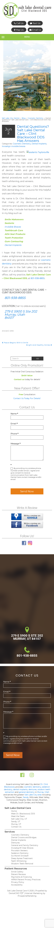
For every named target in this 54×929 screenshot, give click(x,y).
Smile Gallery (17, 872)
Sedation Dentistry (19, 853)
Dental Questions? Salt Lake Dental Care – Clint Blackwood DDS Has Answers (33, 133)
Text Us (36, 23)
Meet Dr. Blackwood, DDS (23, 813)
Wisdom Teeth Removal (22, 863)
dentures (32, 789)
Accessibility (17, 885)
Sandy (26, 797)
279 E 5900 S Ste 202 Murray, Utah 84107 (21, 314)
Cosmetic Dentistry (35, 118)
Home (14, 811)
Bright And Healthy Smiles (38, 345)
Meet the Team (18, 816)
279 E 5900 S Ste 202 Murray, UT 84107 (27, 637)
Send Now (27, 491)
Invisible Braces (13, 227)
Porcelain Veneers (19, 850)
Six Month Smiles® (19, 856)
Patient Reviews (18, 874)
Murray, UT (16, 824)
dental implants (20, 789)
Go (37, 359)
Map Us (19, 30)
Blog (23, 118)
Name (14, 413)
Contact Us (16, 827)
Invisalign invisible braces (13, 146)
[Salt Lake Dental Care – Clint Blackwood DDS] (27, 10)
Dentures (15, 843)
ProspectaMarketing (27, 896)
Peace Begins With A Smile (15, 343)
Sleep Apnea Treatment (22, 858)
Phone (14, 433)
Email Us (36, 30)
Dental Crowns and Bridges (23, 837)
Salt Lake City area (33, 795)
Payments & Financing (21, 877)
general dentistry (26, 792)
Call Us (19, 23)
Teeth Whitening (18, 861)
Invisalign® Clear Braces (22, 848)
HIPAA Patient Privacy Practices (25, 879)
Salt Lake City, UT (19, 819)
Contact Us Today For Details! (27, 398)
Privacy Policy (17, 882)
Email (14, 423)
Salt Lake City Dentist (11, 118)
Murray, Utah (43, 792)
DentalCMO (14, 893)
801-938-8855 (38, 278)
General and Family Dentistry (24, 845)
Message (16, 443)
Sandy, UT (15, 821)
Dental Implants (39, 144)
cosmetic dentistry (32, 787)
